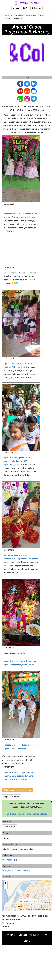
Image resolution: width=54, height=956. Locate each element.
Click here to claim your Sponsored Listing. (27, 814)
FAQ (45, 935)
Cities (26, 8)
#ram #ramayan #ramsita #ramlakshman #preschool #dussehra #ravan (21, 558)
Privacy (35, 935)
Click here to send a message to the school (18, 849)
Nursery (7, 838)
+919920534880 (9, 860)
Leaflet (22, 910)
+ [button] (5, 883)
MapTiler (29, 910)
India (13, 15)
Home (17, 8)
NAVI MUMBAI (24, 15)
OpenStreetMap (39, 910)
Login (27, 941)
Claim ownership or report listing (17, 790)
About (11, 935)
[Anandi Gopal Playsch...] (27, 895)
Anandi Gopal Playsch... (28, 901)
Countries (37, 8)
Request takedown (11, 796)
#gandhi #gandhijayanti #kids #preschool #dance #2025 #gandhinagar (17, 461)
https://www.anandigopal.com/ (16, 870)
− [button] (5, 886)
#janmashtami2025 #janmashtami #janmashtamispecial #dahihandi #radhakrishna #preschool (19, 776)
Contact (23, 935)
